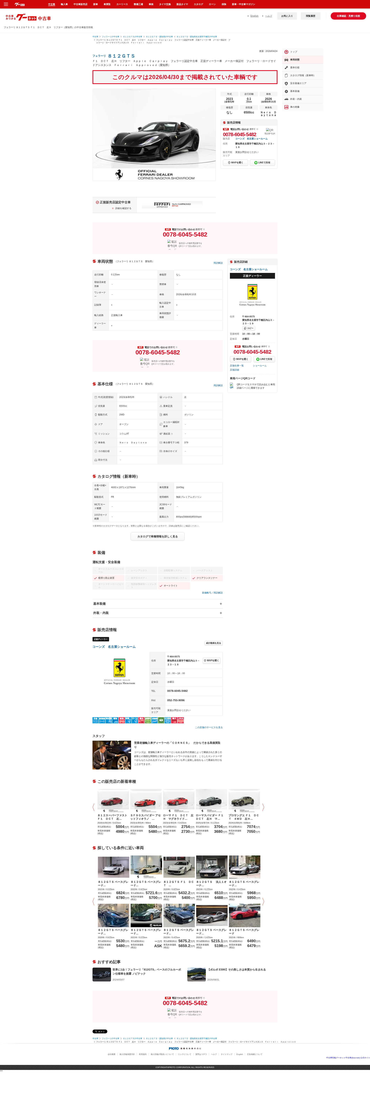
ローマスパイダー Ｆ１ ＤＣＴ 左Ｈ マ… (211, 817)
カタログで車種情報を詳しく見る (157, 536)
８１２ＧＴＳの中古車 (132, 37)
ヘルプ (268, 16)
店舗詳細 (234, 370)
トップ (293, 51)
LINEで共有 (264, 162)
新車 (95, 4)
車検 (151, 4)
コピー (250, 328)
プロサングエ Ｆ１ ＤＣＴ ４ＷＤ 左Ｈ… (244, 817)
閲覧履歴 (310, 16)
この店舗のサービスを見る (209, 727)
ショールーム (260, 365)
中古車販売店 (80, 4)
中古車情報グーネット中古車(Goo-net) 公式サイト (348, 1058)
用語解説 (218, 263)
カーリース (122, 4)
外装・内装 (101, 612)
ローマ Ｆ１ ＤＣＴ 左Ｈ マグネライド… (178, 817)
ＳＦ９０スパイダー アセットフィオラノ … (145, 817)
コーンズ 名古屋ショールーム (251, 138)
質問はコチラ (201, 1054)
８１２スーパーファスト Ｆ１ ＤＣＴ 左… (112, 817)
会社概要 (111, 1054)
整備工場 (138, 4)
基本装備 (99, 603)
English (254, 16)
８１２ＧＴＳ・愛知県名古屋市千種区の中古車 (197, 37)
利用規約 (143, 1054)
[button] (94, 807)
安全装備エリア (298, 83)
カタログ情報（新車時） (303, 75)
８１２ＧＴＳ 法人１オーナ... (211, 883)
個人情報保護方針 (127, 1054)
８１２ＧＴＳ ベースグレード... (113, 883)
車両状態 (294, 59)
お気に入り (287, 16)
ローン (212, 4)
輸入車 (64, 4)
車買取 (107, 4)
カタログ (198, 4)
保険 (224, 4)
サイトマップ (226, 1054)
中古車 (95, 37)
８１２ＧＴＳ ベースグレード (244, 931)
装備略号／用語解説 (212, 592)
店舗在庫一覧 (237, 365)
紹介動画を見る (213, 643)
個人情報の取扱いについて (162, 1054)
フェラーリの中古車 (110, 37)
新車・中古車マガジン (243, 4)
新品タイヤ (182, 4)
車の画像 (294, 107)
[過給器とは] (172, 434)
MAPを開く (237, 162)
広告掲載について (254, 1054)
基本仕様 (294, 67)
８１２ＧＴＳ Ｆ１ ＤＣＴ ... (178, 883)
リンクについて (184, 1054)
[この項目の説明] (257, 129)
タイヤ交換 (165, 4)
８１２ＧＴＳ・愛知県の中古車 (159, 37)
